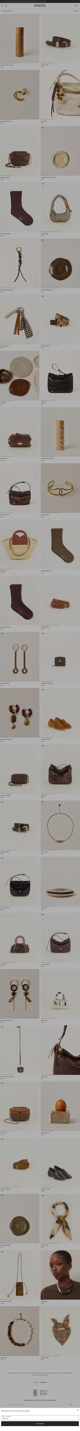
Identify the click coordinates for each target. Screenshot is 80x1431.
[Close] (78, 1410)
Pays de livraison (6, 1416)
